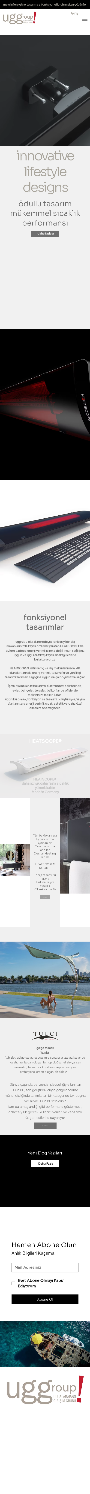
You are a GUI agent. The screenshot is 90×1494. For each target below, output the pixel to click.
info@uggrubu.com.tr (22, 1426)
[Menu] (84, 20)
